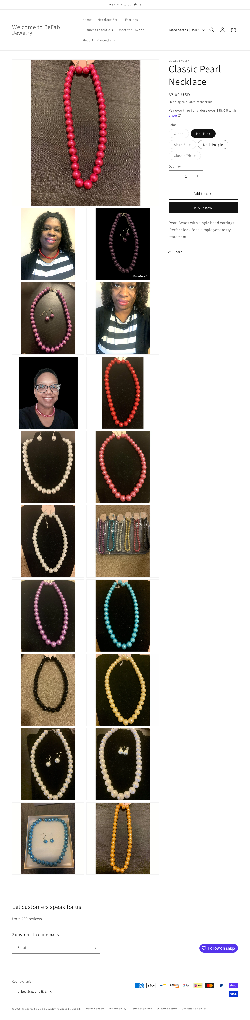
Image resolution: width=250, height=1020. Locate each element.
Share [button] (178, 252)
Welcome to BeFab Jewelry (39, 1008)
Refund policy (95, 1008)
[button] (98, 40)
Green (181, 134)
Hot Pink (203, 133)
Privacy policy (117, 1008)
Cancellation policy (194, 1008)
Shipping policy (167, 1008)
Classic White (187, 156)
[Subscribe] (94, 948)
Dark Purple (213, 144)
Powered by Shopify (69, 1008)
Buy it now (203, 207)
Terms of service (141, 1008)
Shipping (175, 102)
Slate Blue (185, 145)
